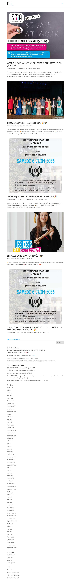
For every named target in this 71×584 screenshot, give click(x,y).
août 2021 (10, 523)
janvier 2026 (10, 403)
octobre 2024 (11, 433)
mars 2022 (10, 505)
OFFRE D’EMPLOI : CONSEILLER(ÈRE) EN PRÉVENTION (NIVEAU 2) (34, 64)
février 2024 (10, 454)
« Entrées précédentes (13, 339)
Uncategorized (11, 563)
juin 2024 (9, 443)
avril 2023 (9, 473)
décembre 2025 (11, 406)
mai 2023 (9, 470)
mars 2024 (10, 452)
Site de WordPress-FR (13, 578)
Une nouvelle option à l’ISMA (28, 368)
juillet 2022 (10, 494)
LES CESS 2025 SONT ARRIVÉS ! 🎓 (25, 255)
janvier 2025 (10, 427)
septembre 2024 (11, 435)
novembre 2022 (11, 486)
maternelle (37, 199)
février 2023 (10, 478)
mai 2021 (9, 529)
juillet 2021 (10, 526)
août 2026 (10, 387)
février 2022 (10, 507)
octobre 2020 (11, 545)
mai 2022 (9, 499)
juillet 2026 (10, 390)
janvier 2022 (10, 510)
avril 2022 (9, 502)
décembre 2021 (11, 513)
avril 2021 (9, 531)
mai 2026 (9, 393)
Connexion (10, 570)
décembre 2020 (11, 542)
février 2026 (10, 401)
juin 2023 (9, 467)
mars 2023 (10, 476)
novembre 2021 (11, 516)
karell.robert (12, 68)
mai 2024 (9, 446)
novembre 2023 (11, 459)
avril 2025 (9, 419)
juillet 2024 (10, 441)
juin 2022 (9, 497)
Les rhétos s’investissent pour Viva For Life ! (35, 380)
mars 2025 (10, 422)
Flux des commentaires (13, 575)
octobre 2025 (11, 409)
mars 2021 (10, 534)
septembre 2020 (11, 547)
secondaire (37, 68)
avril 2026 (9, 395)
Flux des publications (13, 572)
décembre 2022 (11, 483)
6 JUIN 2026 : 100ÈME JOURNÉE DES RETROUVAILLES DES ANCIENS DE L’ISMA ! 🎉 (34, 328)
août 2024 (10, 438)
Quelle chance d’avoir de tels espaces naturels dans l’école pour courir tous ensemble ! (31, 361)
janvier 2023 (10, 481)
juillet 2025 (10, 417)
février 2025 (10, 425)
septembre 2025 (11, 411)
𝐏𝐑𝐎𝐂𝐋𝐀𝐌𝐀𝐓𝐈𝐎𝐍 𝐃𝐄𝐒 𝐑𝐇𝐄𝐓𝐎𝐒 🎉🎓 (27, 122)
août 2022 (10, 491)
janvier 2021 (10, 540)
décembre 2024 (11, 430)
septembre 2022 (11, 489)
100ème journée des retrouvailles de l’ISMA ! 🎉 (32, 196)
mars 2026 (10, 398)
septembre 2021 (11, 521)
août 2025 (10, 414)
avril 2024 (9, 449)
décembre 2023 (11, 457)
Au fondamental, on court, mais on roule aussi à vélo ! (22, 358)
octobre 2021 (11, 518)
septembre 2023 (11, 465)
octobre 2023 (11, 462)
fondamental (30, 68)
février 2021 (10, 537)
